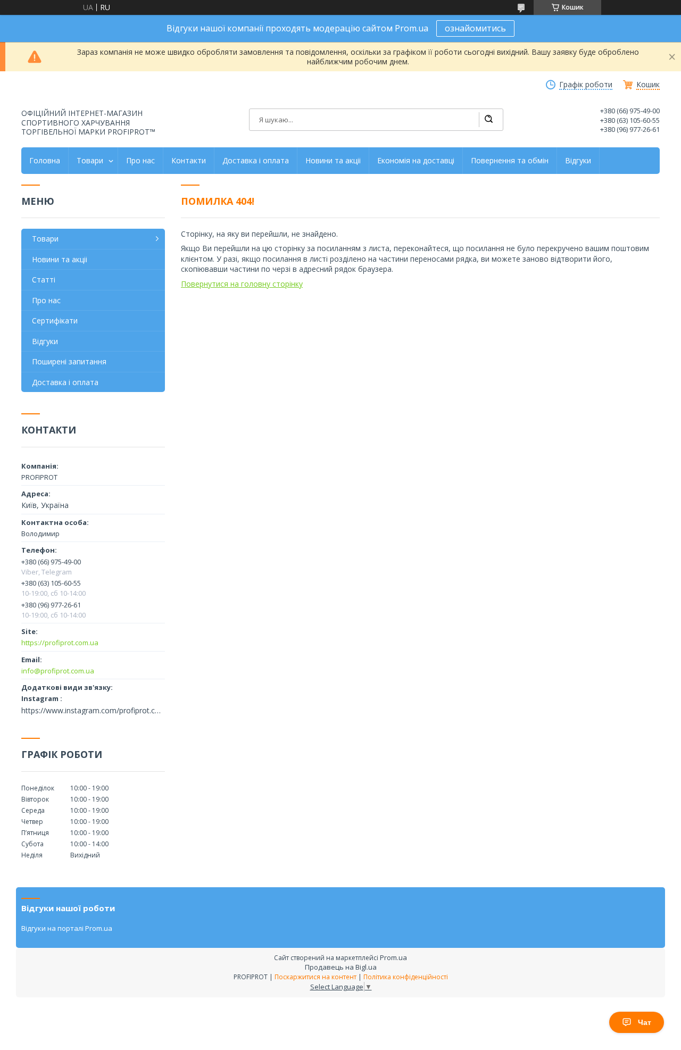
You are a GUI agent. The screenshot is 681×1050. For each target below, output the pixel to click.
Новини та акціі (333, 160)
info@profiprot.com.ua (57, 670)
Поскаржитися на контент (315, 976)
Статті (43, 279)
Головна (44, 160)
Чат (644, 1022)
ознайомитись (475, 28)
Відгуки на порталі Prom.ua (66, 928)
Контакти (188, 160)
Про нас (140, 160)
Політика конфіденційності (405, 976)
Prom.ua (393, 957)
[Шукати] (488, 119)
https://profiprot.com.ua (59, 642)
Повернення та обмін (510, 160)
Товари (90, 160)
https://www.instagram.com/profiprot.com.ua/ (93, 710)
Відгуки (578, 160)
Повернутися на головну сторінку (242, 284)
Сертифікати (55, 320)
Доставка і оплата (255, 160)
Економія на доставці (415, 160)
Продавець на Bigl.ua (341, 967)
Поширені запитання (69, 361)
